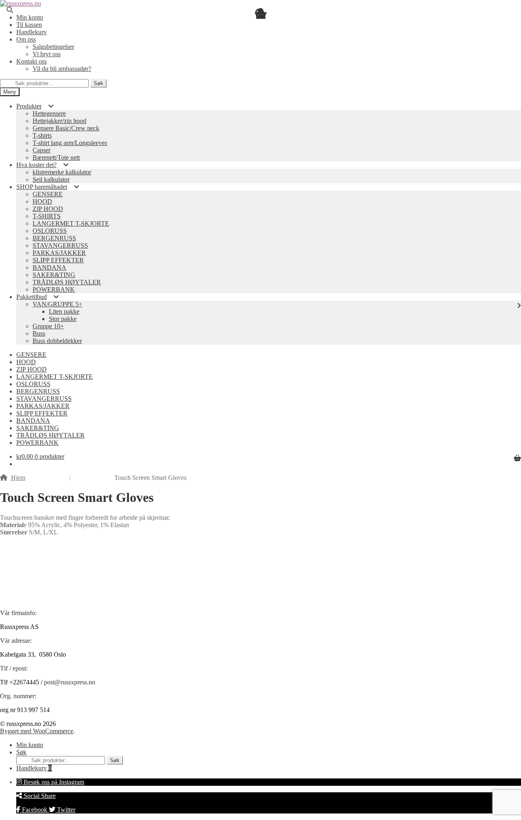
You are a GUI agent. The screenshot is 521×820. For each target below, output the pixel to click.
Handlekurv (34, 768)
